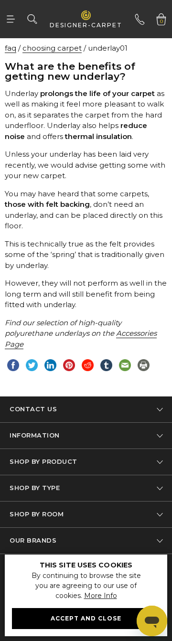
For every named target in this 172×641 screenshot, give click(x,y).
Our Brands (33, 540)
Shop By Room (37, 514)
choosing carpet (52, 48)
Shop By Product (43, 461)
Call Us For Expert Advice (141, 11)
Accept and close (86, 618)
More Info (100, 595)
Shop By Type (35, 487)
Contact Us (33, 409)
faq (10, 48)
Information (35, 435)
